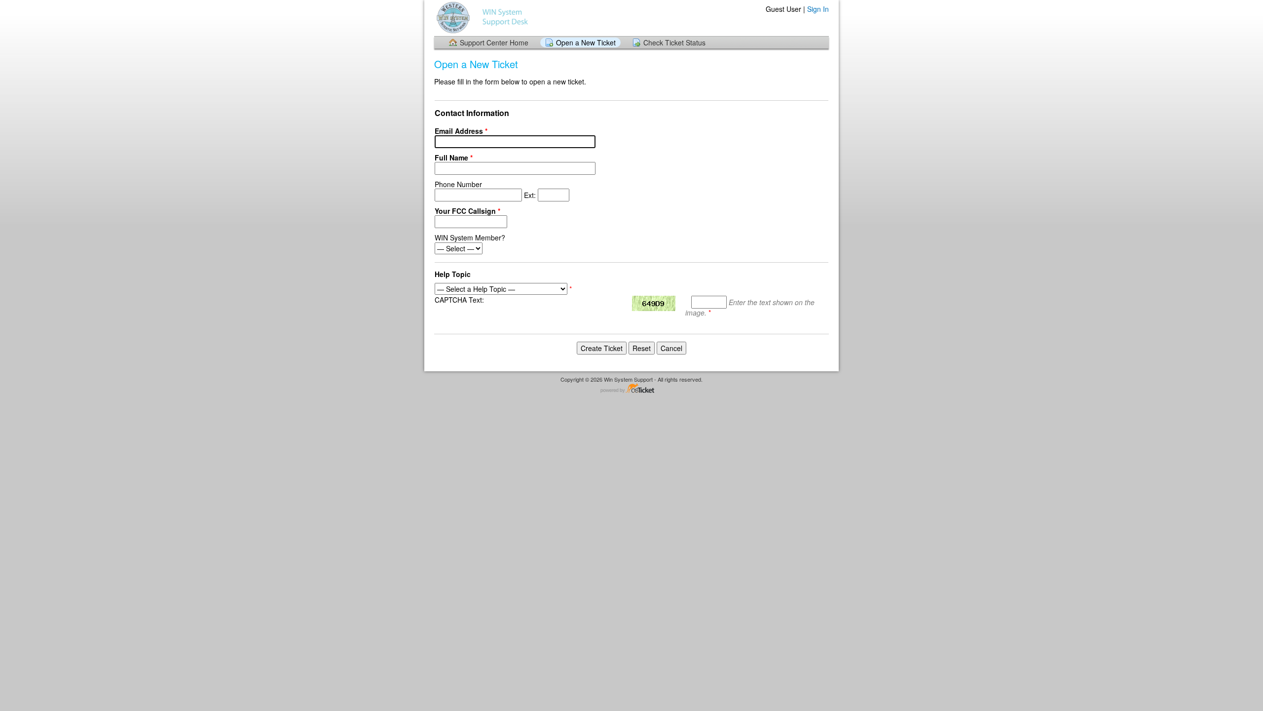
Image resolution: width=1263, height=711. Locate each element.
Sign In (818, 9)
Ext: (486, 189)
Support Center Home (494, 42)
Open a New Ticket (586, 42)
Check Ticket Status (674, 42)
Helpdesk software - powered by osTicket (631, 389)
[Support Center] (483, 17)
